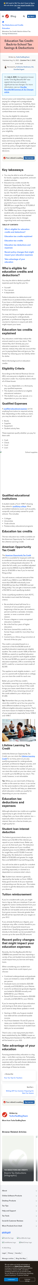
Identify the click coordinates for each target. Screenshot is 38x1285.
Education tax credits (14, 241)
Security (18, 1253)
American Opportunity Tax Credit (18, 555)
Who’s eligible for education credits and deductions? (17, 230)
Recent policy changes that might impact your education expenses (19, 253)
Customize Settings (27, 1280)
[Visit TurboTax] (8, 1238)
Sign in (32, 16)
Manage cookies (8, 1258)
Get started (29, 158)
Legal (4, 1253)
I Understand (11, 1279)
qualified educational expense (15, 409)
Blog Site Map (21, 1258)
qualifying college (19, 506)
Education (6, 28)
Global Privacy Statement (22, 1266)
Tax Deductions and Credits (12, 25)
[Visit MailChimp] (25, 1242)
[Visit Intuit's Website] (19, 1233)
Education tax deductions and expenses (18, 246)
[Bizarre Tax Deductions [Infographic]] (18, 1158)
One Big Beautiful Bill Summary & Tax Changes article (18, 89)
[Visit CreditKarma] (9, 1242)
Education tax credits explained (18, 236)
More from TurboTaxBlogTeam (14, 1120)
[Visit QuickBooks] (24, 1238)
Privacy (10, 1253)
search (24, 16)
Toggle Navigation (3, 16)
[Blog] (3, 22)
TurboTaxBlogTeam (22, 57)
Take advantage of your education (15, 260)
